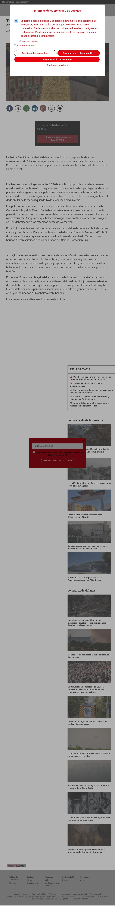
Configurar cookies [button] (57, 65)
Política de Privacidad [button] (25, 45)
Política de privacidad (57, 455)
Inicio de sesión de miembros (57, 59)
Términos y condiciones (68, 452)
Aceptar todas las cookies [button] (35, 53)
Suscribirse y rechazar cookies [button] (78, 53)
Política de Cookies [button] (30, 41)
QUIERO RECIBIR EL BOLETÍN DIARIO (57, 460)
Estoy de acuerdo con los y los (59, 453)
